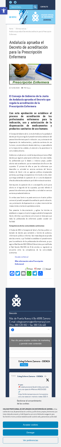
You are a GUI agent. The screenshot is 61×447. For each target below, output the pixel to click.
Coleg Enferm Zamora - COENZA (30, 376)
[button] (3, 10)
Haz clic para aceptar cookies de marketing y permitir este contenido (30, 342)
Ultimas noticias (21, 29)
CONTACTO (44, 7)
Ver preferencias (30, 440)
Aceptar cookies (30, 425)
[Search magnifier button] (35, 7)
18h (45, 376)
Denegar (30, 432)
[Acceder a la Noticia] (21, 257)
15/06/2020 (15, 88)
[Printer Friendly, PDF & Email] (38, 269)
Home (11, 29)
